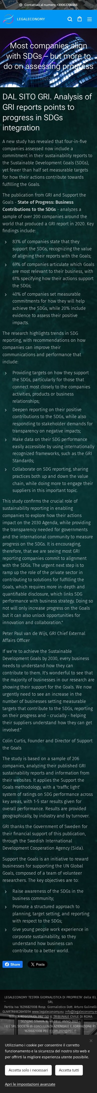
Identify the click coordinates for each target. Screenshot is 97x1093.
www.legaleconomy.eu (48, 1011)
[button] (70, 19)
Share (15, 964)
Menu (90, 19)
